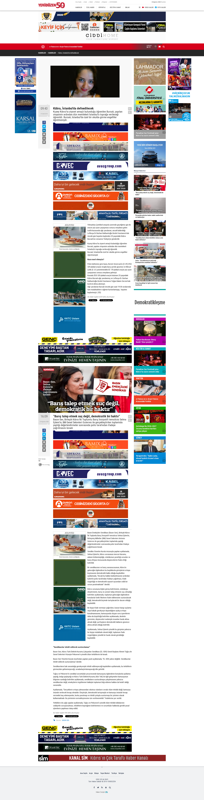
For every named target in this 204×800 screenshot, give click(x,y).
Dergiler (140, 319)
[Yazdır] (44, 138)
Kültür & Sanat (143, 349)
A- (130, 112)
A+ (130, 109)
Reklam (97, 2)
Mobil (91, 2)
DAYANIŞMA (113, 2)
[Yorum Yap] (44, 142)
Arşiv (91, 773)
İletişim (121, 773)
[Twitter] (44, 126)
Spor (138, 408)
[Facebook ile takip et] (94, 787)
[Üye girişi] (106, 787)
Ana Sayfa (78, 2)
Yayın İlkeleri (105, 773)
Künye (96, 773)
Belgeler (104, 2)
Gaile (85, 2)
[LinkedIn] (44, 130)
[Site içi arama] (164, 46)
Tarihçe (114, 773)
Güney (139, 437)
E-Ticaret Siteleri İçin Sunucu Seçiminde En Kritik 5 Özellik (71, 47)
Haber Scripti (100, 792)
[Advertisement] (25, 150)
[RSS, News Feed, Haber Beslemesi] (102, 787)
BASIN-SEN (65, 720)
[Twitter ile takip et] (98, 787)
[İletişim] (160, 46)
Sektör (139, 378)
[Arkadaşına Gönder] (44, 134)
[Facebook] (44, 122)
